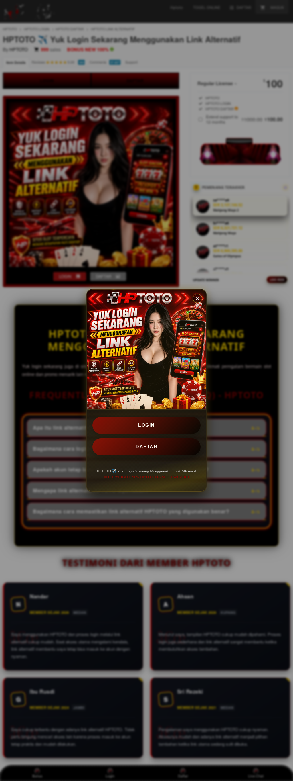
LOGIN (146, 425)
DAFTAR (146, 446)
